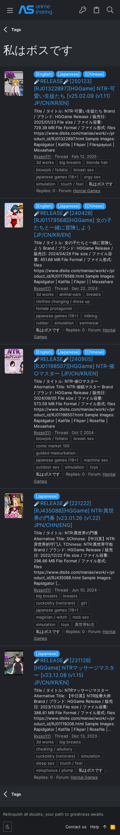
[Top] (105, 826)
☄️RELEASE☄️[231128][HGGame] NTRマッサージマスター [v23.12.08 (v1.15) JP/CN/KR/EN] (74, 668)
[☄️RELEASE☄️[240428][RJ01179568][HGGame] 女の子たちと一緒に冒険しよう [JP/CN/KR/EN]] (14, 215)
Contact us (76, 826)
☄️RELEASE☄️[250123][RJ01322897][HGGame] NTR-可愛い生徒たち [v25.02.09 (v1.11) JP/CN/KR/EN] (74, 89)
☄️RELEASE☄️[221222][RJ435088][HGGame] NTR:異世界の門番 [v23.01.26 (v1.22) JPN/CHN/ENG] (74, 511)
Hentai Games (86, 190)
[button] (10, 10)
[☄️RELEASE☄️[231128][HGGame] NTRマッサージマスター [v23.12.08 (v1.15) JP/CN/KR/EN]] (14, 663)
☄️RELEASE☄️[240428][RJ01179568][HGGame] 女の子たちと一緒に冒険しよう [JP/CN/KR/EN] (73, 221)
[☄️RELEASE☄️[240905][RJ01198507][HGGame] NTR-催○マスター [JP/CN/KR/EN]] (14, 361)
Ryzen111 (42, 156)
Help (94, 826)
